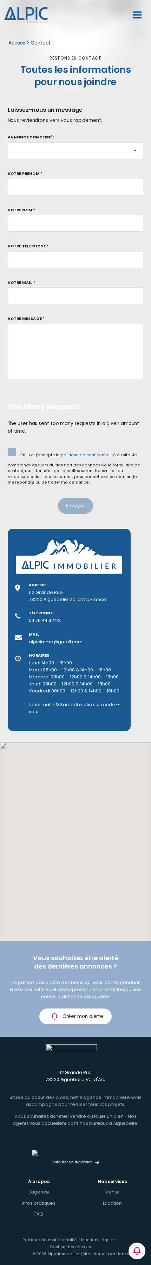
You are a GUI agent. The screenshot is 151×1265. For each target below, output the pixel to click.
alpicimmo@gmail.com (56, 642)
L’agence (38, 1192)
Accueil (16, 43)
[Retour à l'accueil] (26, 15)
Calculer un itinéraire (72, 1162)
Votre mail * (21, 283)
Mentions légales (98, 1240)
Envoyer (75, 505)
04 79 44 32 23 (45, 620)
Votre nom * (21, 210)
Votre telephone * (28, 246)
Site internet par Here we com (113, 1254)
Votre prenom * (25, 174)
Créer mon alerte (82, 1016)
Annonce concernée (31, 137)
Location (112, 1203)
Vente (112, 1192)
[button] (84, 850)
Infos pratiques (38, 1203)
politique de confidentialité (88, 455)
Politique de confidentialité (49, 1240)
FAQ (38, 1214)
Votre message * (26, 319)
